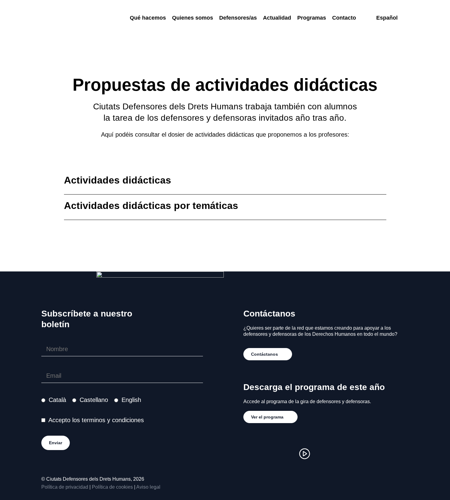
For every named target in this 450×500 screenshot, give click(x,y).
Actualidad (277, 18)
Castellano (94, 400)
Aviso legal (148, 487)
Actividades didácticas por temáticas (151, 205)
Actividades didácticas (117, 180)
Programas (311, 18)
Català (57, 400)
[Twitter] (286, 454)
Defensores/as (238, 18)
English (131, 400)
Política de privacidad (64, 487)
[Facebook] (268, 454)
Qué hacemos (148, 18)
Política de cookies (112, 487)
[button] (225, 182)
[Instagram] (249, 454)
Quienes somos (192, 18)
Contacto (344, 18)
